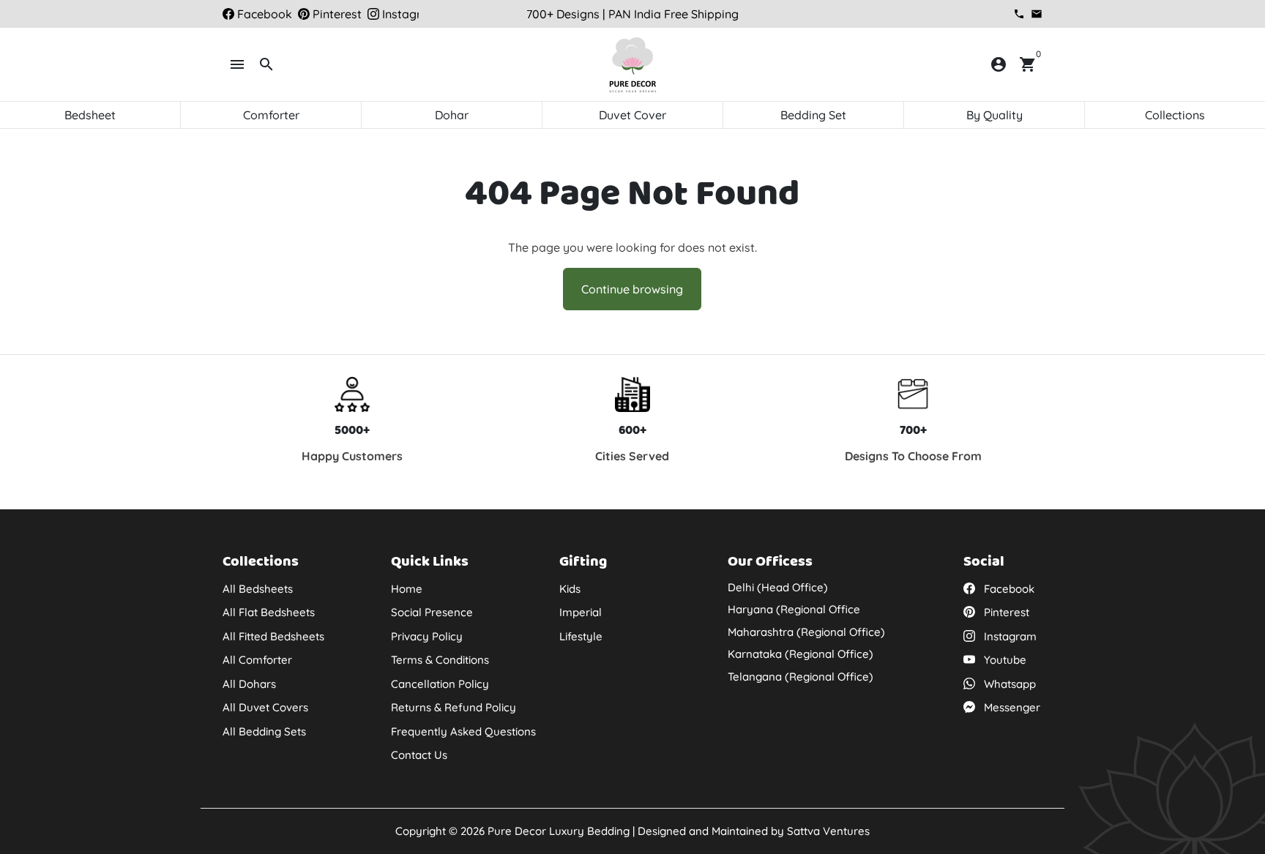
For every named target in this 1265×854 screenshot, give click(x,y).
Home (406, 589)
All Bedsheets (258, 589)
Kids (570, 589)
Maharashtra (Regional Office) (806, 632)
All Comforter (257, 660)
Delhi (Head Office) (778, 587)
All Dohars (249, 684)
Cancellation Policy (440, 684)
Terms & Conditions (440, 660)
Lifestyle (580, 636)
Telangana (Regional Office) (800, 676)
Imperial (580, 612)
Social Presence (432, 612)
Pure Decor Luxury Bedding (559, 831)
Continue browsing (632, 289)
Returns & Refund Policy (453, 707)
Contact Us (419, 755)
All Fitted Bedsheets (273, 636)
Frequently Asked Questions (463, 731)
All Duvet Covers (265, 707)
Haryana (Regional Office (794, 609)
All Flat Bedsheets (269, 612)
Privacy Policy (427, 636)
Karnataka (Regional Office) (800, 654)
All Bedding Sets (264, 731)
